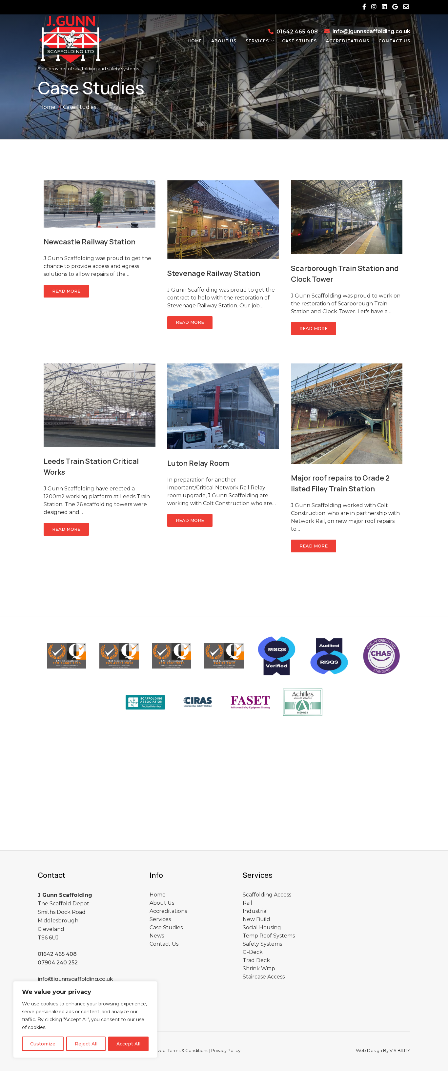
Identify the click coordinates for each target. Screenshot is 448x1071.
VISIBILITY (400, 1050)
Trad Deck (256, 960)
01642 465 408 (297, 32)
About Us (223, 40)
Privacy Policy (225, 1050)
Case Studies (299, 40)
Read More (66, 291)
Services (257, 40)
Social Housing (262, 927)
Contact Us (394, 40)
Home (195, 40)
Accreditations (347, 40)
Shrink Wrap (259, 968)
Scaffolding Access (267, 895)
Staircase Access (264, 977)
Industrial (255, 911)
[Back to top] (434, 1057)
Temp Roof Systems (269, 936)
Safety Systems (262, 944)
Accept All (128, 1044)
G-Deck (253, 952)
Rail (247, 903)
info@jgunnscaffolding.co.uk (371, 31)
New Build (256, 919)
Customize (42, 1044)
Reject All (86, 1044)
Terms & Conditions (188, 1050)
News (157, 936)
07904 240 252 (58, 962)
